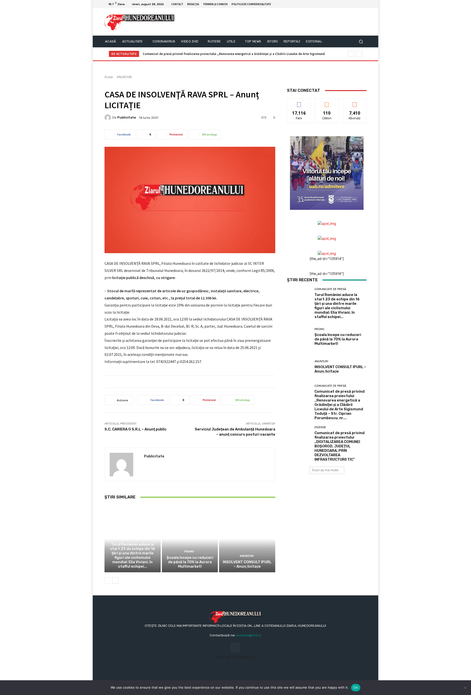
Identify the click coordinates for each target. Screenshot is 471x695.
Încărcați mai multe (325, 470)
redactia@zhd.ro (248, 635)
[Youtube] (363, 4)
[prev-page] (108, 580)
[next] (359, 54)
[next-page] (115, 580)
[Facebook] (358, 4)
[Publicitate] (108, 117)
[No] (464, 687)
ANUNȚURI (124, 77)
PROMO (189, 551)
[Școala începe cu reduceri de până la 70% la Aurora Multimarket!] (190, 538)
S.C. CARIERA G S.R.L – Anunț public (136, 429)
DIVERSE (320, 427)
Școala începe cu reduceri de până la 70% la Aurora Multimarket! (190, 562)
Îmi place (299, 102)
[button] (360, 41)
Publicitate (126, 117)
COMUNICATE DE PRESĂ (132, 538)
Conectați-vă (327, 102)
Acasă (109, 77)
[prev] (351, 54)
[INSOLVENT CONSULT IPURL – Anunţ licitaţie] (247, 538)
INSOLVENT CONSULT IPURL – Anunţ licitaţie (247, 564)
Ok (355, 687)
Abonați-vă (354, 102)
